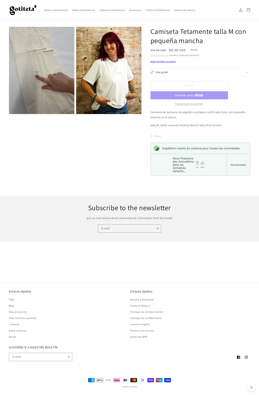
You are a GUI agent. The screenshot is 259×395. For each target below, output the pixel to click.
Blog (11, 305)
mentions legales (140, 324)
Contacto (14, 324)
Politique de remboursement (147, 311)
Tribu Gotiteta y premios (22, 318)
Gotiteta (133, 386)
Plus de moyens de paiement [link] (189, 103)
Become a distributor (142, 299)
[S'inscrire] (157, 228)
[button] (233, 10)
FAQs (11, 299)
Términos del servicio (142, 330)
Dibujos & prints (18, 311)
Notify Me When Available (163, 61)
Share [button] (158, 136)
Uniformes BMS (138, 336)
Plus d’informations (238, 165)
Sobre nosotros (17, 330)
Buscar (13, 336)
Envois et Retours (140, 305)
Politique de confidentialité (146, 318)
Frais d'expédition (159, 55)
